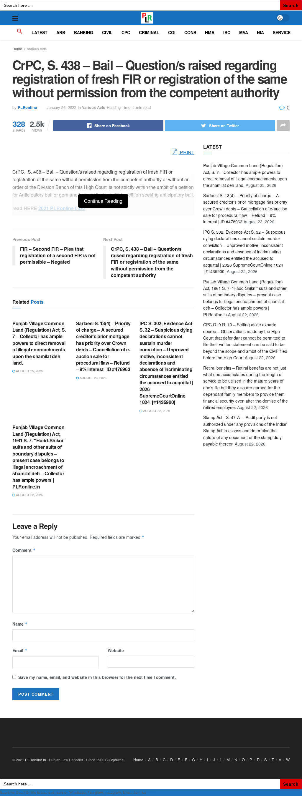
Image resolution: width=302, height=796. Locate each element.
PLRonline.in (35, 759)
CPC (126, 32)
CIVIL (107, 32)
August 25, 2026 (29, 370)
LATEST (39, 32)
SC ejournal (114, 759)
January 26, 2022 (61, 107)
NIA (260, 32)
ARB (60, 32)
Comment (24, 550)
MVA (243, 32)
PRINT (186, 152)
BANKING (83, 32)
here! (151, 792)
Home (17, 48)
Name (20, 624)
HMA (209, 32)
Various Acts (37, 48)
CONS (190, 32)
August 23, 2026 (92, 377)
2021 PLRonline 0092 (62, 208)
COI (171, 32)
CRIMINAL (149, 32)
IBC (226, 32)
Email (19, 650)
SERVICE (281, 32)
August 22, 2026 (156, 410)
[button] (20, 32)
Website (116, 650)
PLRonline (27, 107)
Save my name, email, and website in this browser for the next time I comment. (97, 677)
